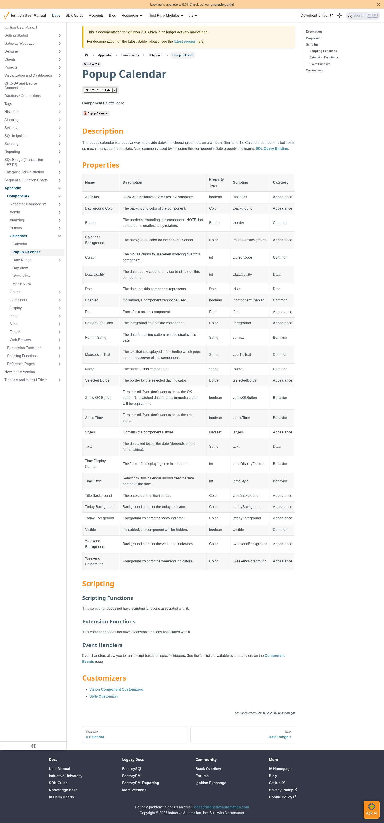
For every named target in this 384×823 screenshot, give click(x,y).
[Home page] (86, 55)
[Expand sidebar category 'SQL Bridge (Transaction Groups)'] (59, 162)
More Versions (134, 790)
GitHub (275, 783)
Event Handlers (320, 64)
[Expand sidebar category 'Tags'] (59, 103)
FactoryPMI (131, 776)
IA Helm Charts (61, 797)
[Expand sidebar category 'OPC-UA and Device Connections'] (59, 85)
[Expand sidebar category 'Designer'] (59, 51)
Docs (56, 15)
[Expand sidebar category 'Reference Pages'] (59, 364)
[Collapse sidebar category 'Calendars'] (59, 236)
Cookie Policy (280, 797)
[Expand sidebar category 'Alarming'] (59, 119)
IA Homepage (280, 769)
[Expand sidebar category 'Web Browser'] (59, 340)
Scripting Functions (323, 51)
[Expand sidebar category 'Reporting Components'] (59, 204)
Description (314, 31)
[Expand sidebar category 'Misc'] (59, 324)
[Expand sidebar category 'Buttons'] (59, 228)
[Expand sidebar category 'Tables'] (59, 332)
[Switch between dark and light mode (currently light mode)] (339, 15)
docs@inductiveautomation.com (221, 807)
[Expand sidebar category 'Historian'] (59, 111)
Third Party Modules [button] (164, 15)
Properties (313, 38)
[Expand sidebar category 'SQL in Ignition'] (59, 135)
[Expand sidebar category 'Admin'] (59, 212)
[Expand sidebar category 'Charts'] (59, 292)
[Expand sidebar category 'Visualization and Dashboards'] (59, 75)
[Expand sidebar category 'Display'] (59, 308)
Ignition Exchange (211, 783)
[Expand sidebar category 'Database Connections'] (59, 95)
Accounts (96, 15)
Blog (112, 15)
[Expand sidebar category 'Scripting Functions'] (59, 356)
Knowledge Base (63, 790)
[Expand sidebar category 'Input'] (59, 316)
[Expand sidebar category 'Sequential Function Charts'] (59, 180)
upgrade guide (222, 4)
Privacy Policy (281, 790)
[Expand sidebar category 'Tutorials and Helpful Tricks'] (59, 380)
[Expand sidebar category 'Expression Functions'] (59, 348)
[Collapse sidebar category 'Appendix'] (59, 188)
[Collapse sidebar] (33, 745)
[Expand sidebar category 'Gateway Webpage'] (59, 43)
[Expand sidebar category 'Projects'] (59, 67)
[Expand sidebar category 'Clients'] (59, 59)
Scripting (312, 44)
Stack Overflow (208, 769)
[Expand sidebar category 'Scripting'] (59, 143)
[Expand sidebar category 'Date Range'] (59, 260)
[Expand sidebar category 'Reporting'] (59, 151)
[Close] (378, 4)
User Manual (59, 769)
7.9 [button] (191, 15)
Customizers (314, 70)
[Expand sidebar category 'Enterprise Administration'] (59, 172)
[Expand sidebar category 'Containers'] (59, 300)
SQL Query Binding (272, 148)
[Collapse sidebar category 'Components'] (59, 196)
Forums (202, 776)
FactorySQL (132, 769)
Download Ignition (315, 15)
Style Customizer (103, 696)
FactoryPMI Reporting (140, 783)
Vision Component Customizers (116, 689)
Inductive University (65, 776)
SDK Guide (75, 15)
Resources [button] (130, 15)
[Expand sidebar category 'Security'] (59, 127)
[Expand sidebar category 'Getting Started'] (59, 35)
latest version (185, 41)
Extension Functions (324, 57)
